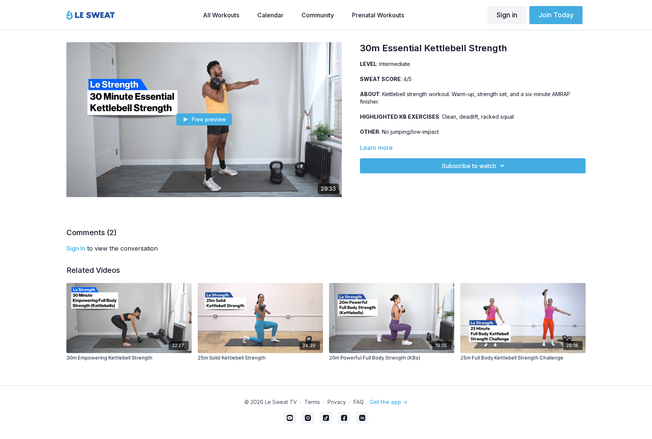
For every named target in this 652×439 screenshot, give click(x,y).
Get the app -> (389, 402)
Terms (312, 402)
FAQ (359, 402)
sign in (75, 248)
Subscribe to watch (469, 166)
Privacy (337, 402)
